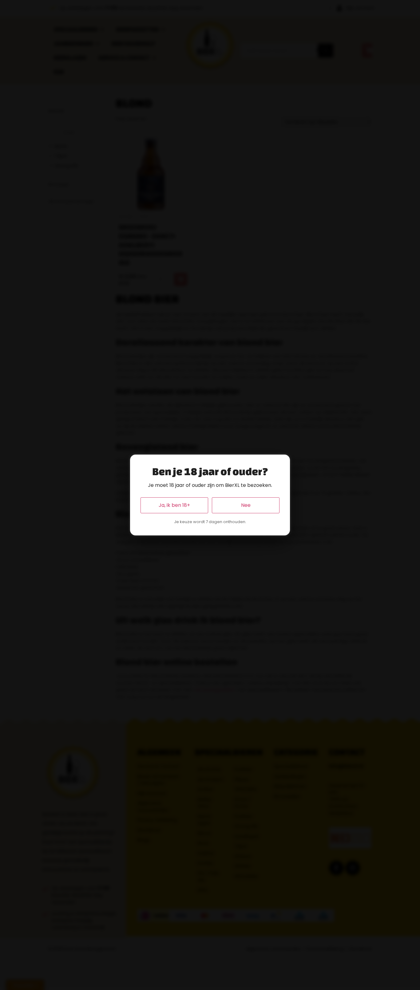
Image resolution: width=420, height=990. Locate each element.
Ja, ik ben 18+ (174, 505)
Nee (246, 505)
